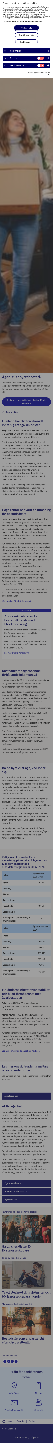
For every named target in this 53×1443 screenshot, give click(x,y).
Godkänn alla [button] (26, 28)
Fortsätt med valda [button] (26, 35)
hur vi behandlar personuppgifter (31, 21)
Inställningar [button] (25, 42)
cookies (14, 21)
